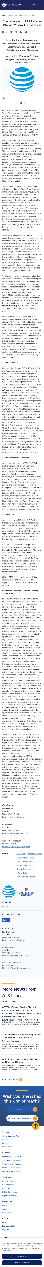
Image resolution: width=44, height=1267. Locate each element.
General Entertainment (25, 869)
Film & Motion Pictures (25, 877)
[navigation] (39, 5)
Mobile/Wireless (35, 854)
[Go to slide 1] (21, 103)
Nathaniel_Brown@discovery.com (16, 847)
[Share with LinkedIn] (11, 32)
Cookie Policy (8, 1250)
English (6, 920)
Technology (21, 854)
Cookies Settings (22, 1256)
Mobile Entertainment (25, 865)
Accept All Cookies (22, 1263)
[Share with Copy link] (31, 32)
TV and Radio (21, 873)
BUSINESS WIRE (29, 110)
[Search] (34, 5)
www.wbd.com (33, 509)
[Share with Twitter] (16, 32)
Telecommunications (25, 861)
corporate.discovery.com (12, 449)
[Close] (41, 1242)
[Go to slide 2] (24, 103)
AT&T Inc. (27, 113)
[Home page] (11, 5)
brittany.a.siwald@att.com (17, 833)
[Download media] (3, 97)
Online (33, 857)
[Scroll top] (35, 1126)
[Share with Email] (26, 32)
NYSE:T (36, 113)
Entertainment (22, 857)
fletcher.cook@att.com (16, 817)
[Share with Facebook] (21, 32)
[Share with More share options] (36, 32)
